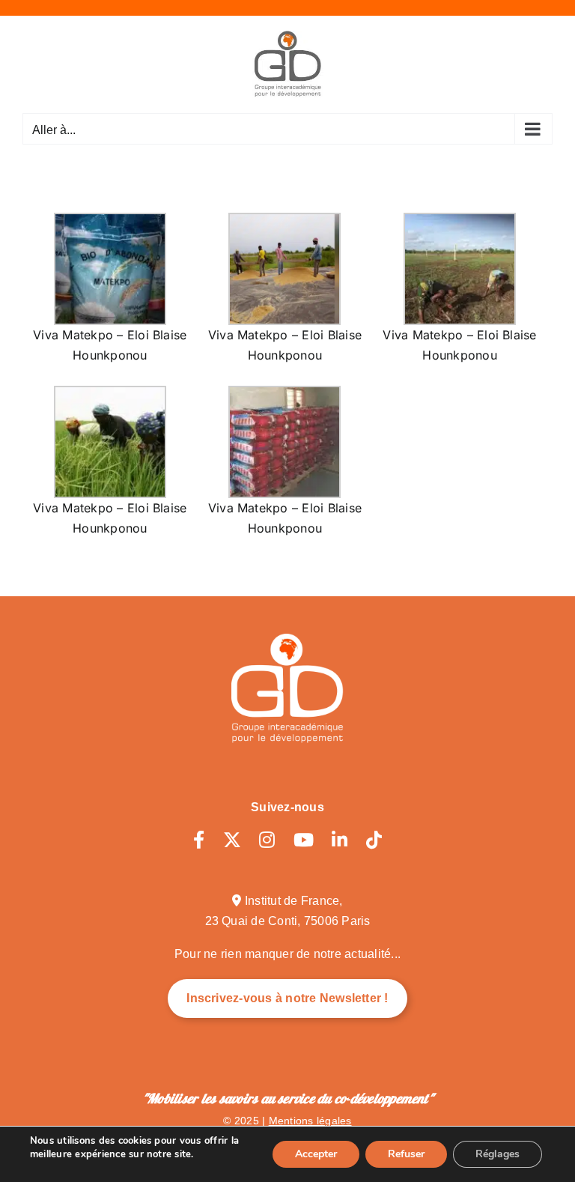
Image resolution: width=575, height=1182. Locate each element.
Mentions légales (310, 1121)
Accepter (316, 1154)
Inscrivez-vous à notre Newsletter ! (287, 998)
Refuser (406, 1154)
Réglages (497, 1154)
